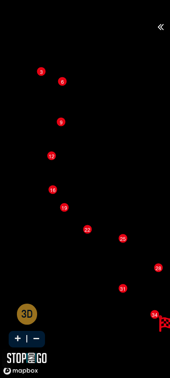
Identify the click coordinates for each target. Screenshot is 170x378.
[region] (85, 198)
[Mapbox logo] (20, 371)
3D (27, 315)
